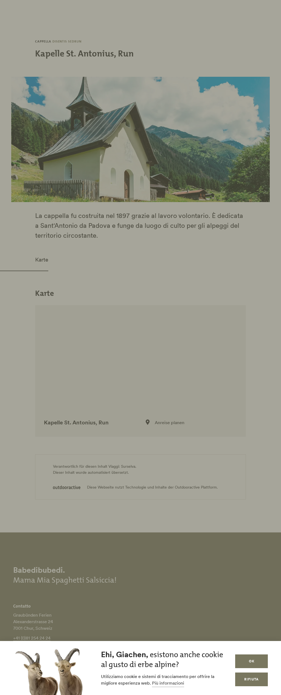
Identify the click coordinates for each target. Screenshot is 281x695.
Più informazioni (168, 683)
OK (251, 661)
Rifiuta (251, 679)
